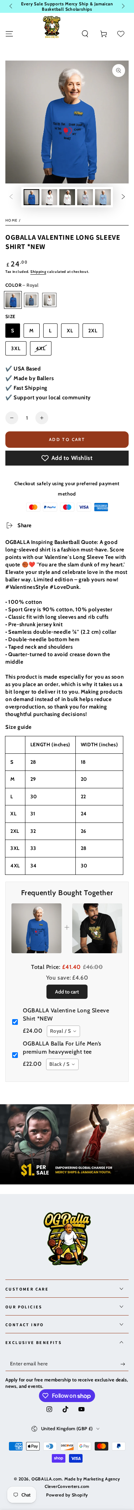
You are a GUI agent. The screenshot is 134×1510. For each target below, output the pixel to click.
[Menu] (9, 34)
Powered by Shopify (67, 1495)
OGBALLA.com (46, 1479)
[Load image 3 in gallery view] (49, 197)
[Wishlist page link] (120, 33)
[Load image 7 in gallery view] (103, 197)
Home (11, 220)
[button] (85, 34)
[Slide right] (122, 6)
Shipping (38, 271)
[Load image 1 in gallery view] (31, 197)
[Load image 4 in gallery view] (67, 197)
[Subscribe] (124, 1364)
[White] (49, 299)
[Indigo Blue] (31, 299)
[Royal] (12, 299)
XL (70, 330)
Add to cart (67, 439)
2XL (93, 330)
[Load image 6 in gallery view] (85, 197)
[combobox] (63, 1031)
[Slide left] (11, 6)
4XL (41, 348)
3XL (16, 348)
